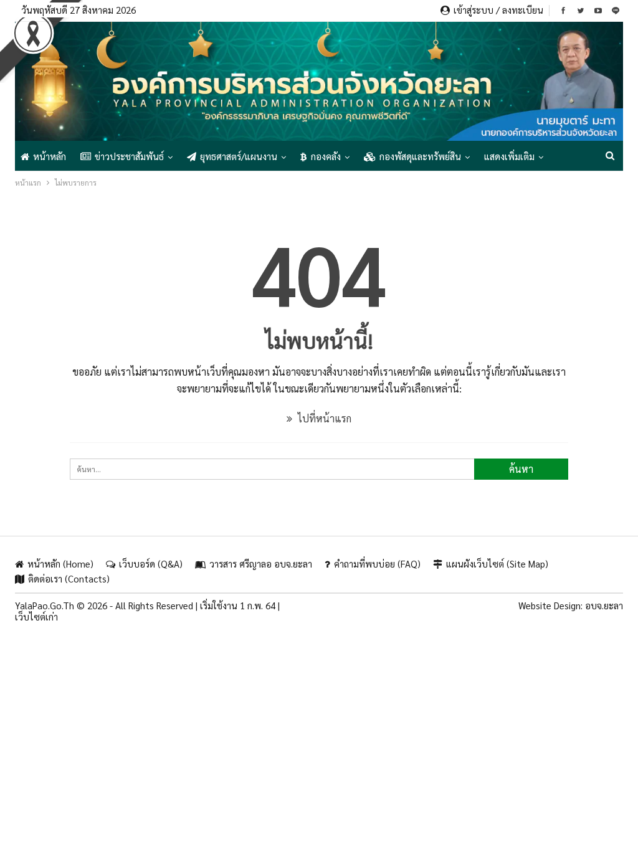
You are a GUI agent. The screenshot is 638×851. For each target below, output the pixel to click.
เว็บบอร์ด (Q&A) (151, 563)
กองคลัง (326, 156)
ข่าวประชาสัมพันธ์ (129, 156)
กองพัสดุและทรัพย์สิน (420, 156)
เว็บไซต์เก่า (36, 616)
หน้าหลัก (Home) (60, 563)
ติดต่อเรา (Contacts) (69, 578)
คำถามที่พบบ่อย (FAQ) (377, 563)
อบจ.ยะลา (604, 605)
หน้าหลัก (49, 156)
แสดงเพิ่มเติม (509, 156)
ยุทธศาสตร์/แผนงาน (238, 156)
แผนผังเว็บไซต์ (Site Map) (497, 563)
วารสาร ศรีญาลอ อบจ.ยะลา (260, 563)
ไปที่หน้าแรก (323, 418)
